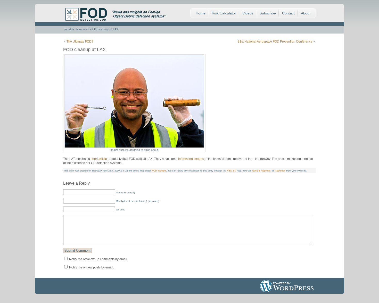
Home (200, 13)
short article (99, 159)
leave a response (261, 170)
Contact (288, 13)
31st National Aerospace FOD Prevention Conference (275, 41)
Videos (247, 13)
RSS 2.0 (231, 170)
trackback (280, 170)
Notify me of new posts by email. (91, 267)
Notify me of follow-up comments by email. (98, 259)
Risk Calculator (224, 13)
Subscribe (268, 13)
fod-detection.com (75, 29)
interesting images (191, 159)
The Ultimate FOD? (80, 41)
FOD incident (159, 170)
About (305, 13)
